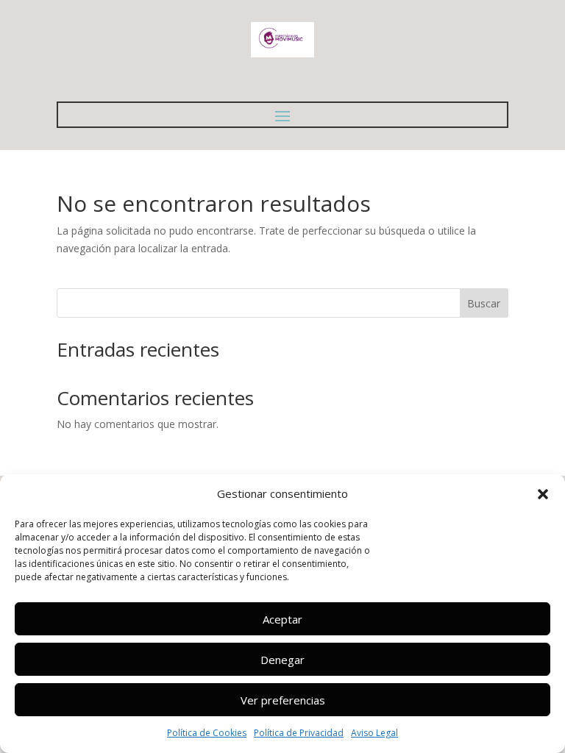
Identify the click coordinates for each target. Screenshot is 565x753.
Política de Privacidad (299, 733)
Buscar (483, 303)
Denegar (282, 659)
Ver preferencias (283, 700)
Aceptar (282, 619)
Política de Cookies (206, 733)
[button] (543, 494)
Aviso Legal (374, 733)
